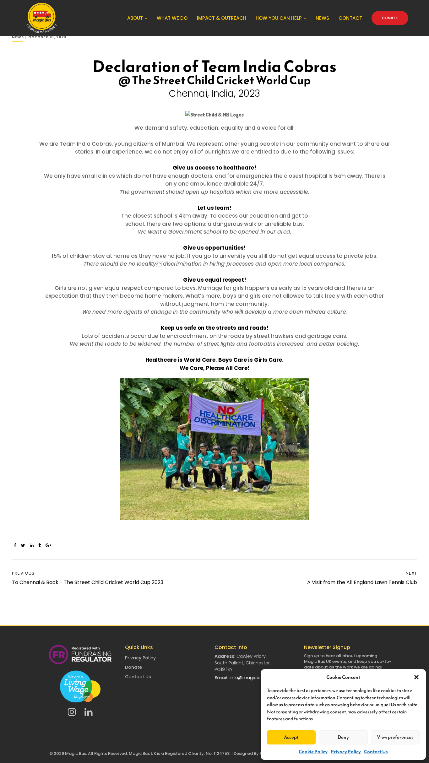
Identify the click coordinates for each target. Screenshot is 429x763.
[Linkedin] (88, 712)
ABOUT (135, 18)
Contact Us (376, 751)
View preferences (395, 737)
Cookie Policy (313, 751)
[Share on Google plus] (48, 545)
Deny (343, 737)
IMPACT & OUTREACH (221, 18)
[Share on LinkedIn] (32, 545)
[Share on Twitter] (23, 545)
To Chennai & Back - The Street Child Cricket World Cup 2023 (87, 582)
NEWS (322, 18)
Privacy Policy (346, 751)
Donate (133, 667)
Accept (291, 737)
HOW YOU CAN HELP (279, 18)
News (18, 37)
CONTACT (350, 18)
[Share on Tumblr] (39, 545)
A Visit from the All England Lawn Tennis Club (362, 582)
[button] (416, 677)
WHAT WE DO (172, 18)
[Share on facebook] (15, 545)
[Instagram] (72, 712)
